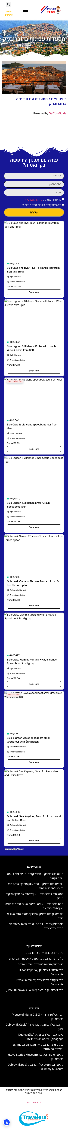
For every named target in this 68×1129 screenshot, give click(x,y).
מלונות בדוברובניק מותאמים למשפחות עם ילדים (36, 959)
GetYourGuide (57, 113)
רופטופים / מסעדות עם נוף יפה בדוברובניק (41, 101)
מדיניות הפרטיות (33, 199)
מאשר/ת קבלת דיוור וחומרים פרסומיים (41, 205)
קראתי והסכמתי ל (43, 199)
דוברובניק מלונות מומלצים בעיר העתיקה (40, 964)
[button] (25, 10)
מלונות (9, 11)
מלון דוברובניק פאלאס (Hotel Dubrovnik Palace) (34, 990)
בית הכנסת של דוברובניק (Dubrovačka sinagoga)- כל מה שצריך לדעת (40, 1037)
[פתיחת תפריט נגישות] (6, 1122)
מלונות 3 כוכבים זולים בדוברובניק (44, 953)
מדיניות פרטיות (34, 1102)
